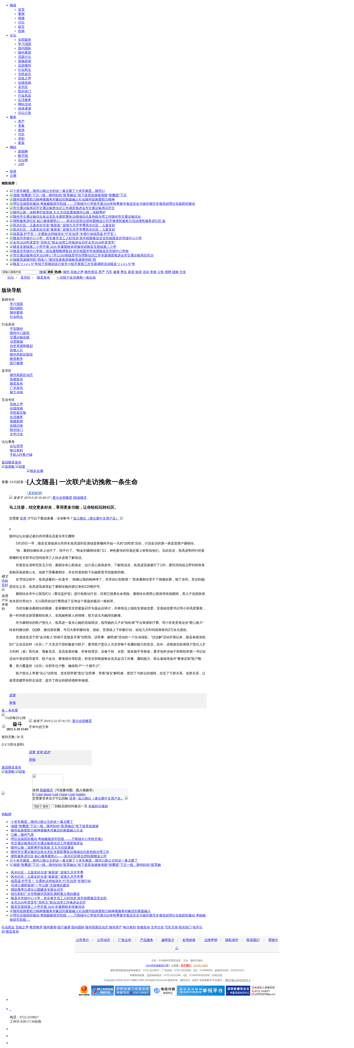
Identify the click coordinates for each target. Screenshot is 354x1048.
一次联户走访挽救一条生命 (76, 277)
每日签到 (16, 450)
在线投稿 (24, 82)
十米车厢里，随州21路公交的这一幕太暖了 (42, 821)
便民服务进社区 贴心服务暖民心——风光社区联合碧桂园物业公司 (59, 856)
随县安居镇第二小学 (101, 246)
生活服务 (24, 100)
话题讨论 (24, 57)
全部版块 (24, 39)
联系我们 (253, 940)
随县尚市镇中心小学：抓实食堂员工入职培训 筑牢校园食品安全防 (59, 898)
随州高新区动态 (21, 375)
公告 (160, 272)
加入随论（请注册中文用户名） (96, 518)
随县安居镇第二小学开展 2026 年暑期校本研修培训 (48, 906)
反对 (47, 752)
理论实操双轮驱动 (182, 203)
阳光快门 (24, 91)
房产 (21, 121)
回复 (12, 695)
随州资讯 (91, 272)
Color (39, 794)
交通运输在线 (20, 337)
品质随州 (24, 65)
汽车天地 (171, 927)
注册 (13, 175)
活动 (146, 272)
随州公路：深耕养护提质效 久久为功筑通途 (42, 847)
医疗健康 (16, 363)
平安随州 (16, 328)
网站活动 (24, 104)
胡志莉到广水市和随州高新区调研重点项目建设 (45, 894)
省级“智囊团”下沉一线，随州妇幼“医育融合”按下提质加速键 (55, 826)
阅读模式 (80, 497)
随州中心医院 (20, 333)
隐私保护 (231, 940)
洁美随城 (16, 341)
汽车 (21, 134)
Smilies (80, 794)
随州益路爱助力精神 (100, 199)
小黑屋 (174, 965)
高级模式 (46, 790)
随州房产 (115, 927)
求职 (21, 138)
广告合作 (124, 940)
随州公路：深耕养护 (91, 212)
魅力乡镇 (16, 392)
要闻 (21, 14)
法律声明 (210, 940)
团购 (175, 272)
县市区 (23, 87)
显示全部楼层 (62, 497)
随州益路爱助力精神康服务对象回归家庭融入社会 (47, 830)
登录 (13, 171)
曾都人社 (16, 350)
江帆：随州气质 (22, 834)
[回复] (20, 466)
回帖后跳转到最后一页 (71, 806)
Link (55, 794)
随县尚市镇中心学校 (114, 251)
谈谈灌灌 (24, 108)
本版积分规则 (98, 806)
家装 (21, 143)
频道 (13, 5)
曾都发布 (16, 379)
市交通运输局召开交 (100, 208)
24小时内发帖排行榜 (157, 965)
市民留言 (24, 74)
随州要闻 (24, 52)
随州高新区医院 (21, 354)
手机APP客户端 (21, 454)
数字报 (23, 156)
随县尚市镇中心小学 (127, 238)
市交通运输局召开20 (138, 255)
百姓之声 (24, 78)
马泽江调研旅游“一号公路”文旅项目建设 (40, 885)
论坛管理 (16, 446)
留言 (21, 26)
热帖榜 (6, 814)
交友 (182, 272)
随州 (66, 272)
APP (21, 164)
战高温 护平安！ (105, 234)
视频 (21, 18)
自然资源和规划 (21, 346)
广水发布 (16, 388)
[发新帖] (8, 466)
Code (71, 794)
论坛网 (23, 160)
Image (48, 794)
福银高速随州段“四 (82, 259)
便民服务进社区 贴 (152, 221)
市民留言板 (18, 412)
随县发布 (43, 277)
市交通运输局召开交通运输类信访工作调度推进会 (47, 843)
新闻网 (23, 151)
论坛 (13, 35)
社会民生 (24, 69)
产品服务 (146, 940)
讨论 (21, 22)
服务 (13, 117)
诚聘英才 (167, 940)
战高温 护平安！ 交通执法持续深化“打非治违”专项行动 (51, 881)
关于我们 (186, 965)
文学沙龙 (16, 434)
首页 (21, 9)
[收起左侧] (35, 471)
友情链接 (188, 940)
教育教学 (16, 359)
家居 (131, 272)
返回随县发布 (11, 462)
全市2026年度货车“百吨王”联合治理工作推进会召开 (48, 902)
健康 (116, 272)
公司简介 (82, 940)
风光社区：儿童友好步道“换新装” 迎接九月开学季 (47, 872)
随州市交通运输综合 (126, 216)
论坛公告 (24, 113)
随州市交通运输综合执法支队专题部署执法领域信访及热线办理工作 (60, 852)
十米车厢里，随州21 (90, 191)
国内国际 (24, 48)
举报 (12, 702)
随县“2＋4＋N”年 (122, 264)
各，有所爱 (10, 710)
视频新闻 (24, 61)
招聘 (168, 272)
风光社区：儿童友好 (100, 225)
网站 (13, 147)
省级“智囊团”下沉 (114, 195)
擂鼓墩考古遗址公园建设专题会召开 (37, 889)
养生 (123, 272)
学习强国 (24, 44)
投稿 (21, 31)
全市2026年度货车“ (102, 242)
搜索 (43, 272)
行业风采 (24, 95)
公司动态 (103, 940)
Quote (63, 794)
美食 (21, 125)
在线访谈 (16, 425)
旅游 (21, 130)
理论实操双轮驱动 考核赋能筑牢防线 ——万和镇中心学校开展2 (57, 839)
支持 (40, 752)
